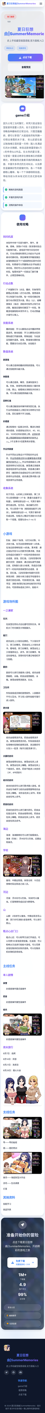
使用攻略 (22, 1390)
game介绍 (22, 1386)
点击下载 (22, 1394)
